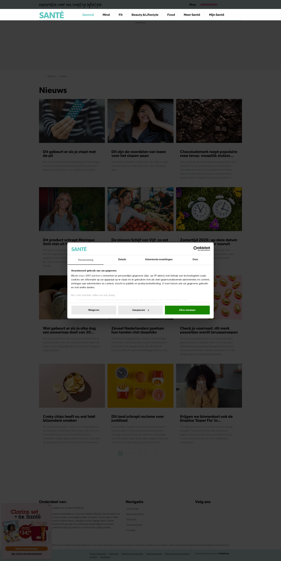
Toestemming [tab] (85, 259)
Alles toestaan (187, 310)
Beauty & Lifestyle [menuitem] (145, 14)
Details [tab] (122, 259)
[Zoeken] (239, 14)
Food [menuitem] (171, 14)
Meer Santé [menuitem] (192, 14)
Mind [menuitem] (106, 14)
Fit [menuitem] (121, 14)
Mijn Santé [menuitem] (216, 14)
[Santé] (51, 14)
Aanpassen (138, 310)
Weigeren (93, 310)
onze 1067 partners (90, 275)
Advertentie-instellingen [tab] (159, 259)
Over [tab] (195, 259)
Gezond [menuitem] (88, 14)
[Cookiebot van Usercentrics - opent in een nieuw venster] (196, 248)
